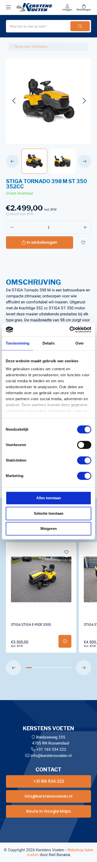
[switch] (84, 445)
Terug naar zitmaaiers (31, 46)
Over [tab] (79, 343)
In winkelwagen (42, 242)
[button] (14, 101)
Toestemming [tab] (17, 343)
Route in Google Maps (48, 811)
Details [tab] (49, 343)
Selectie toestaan (48, 513)
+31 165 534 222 (51, 749)
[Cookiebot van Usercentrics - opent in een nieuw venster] (69, 329)
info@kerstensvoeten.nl (51, 755)
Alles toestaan (48, 498)
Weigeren (48, 528)
